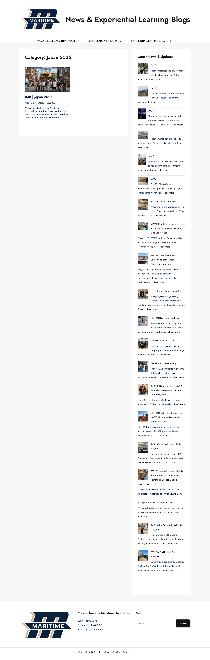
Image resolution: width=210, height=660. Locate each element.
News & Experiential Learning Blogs (127, 19)
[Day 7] (143, 69)
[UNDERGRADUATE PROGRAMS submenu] (122, 41)
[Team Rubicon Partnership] (143, 367)
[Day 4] (142, 114)
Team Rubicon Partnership (163, 363)
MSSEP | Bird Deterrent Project (166, 317)
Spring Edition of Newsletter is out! (155, 502)
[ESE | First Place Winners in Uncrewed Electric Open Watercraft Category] (143, 259)
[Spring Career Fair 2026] (143, 344)
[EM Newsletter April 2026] (143, 205)
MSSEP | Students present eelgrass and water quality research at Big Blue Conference (168, 228)
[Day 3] (143, 136)
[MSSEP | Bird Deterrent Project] (143, 322)
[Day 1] (143, 181)
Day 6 (153, 87)
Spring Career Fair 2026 (162, 340)
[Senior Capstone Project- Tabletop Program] (143, 448)
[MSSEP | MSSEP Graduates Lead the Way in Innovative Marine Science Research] (143, 417)
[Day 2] (142, 160)
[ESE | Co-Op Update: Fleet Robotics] (143, 556)
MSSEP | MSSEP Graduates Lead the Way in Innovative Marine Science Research (166, 417)
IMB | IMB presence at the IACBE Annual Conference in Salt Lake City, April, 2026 (167, 390)
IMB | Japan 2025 (38, 97)
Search (183, 623)
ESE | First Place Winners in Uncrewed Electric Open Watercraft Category (164, 259)
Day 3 (153, 133)
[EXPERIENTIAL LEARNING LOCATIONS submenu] (172, 41)
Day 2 (151, 156)
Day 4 (151, 110)
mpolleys (29, 102)
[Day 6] (143, 92)
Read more (154, 79)
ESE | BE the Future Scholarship (166, 290)
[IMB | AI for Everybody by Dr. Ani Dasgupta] (143, 529)
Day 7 (153, 65)
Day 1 (153, 178)
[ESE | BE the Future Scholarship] (143, 295)
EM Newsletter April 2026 (163, 201)
